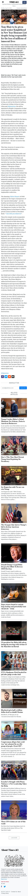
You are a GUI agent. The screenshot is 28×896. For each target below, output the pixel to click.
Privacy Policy (5, 893)
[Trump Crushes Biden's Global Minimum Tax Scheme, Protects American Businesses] (14, 407)
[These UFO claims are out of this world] (14, 810)
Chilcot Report (14, 196)
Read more (4, 879)
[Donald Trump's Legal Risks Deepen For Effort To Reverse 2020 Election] (14, 553)
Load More (14, 837)
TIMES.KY (14, 2)
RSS (4, 883)
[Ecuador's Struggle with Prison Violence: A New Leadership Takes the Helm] (14, 770)
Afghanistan (12, 106)
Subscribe (23, 388)
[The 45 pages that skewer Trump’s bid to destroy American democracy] (14, 513)
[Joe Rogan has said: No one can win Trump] (14, 475)
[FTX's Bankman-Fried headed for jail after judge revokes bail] (14, 660)
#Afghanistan (5, 373)
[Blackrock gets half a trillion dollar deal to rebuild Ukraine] (14, 698)
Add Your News (5, 881)
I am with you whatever (13, 213)
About (19, 891)
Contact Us (14, 891)
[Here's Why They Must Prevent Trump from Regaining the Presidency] (14, 445)
